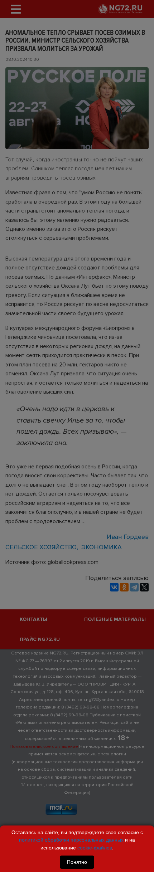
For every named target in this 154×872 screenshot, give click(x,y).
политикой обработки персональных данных (71, 840)
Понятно (77, 862)
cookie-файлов (94, 848)
